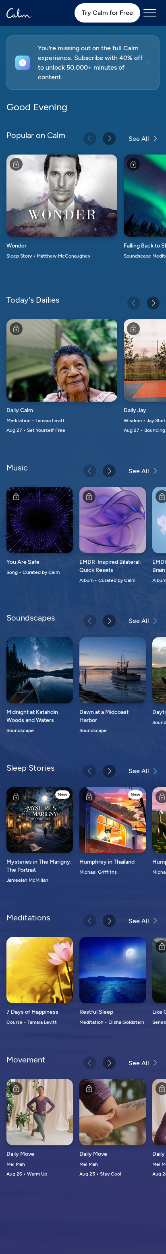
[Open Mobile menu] (150, 13)
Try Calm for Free (107, 12)
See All (139, 138)
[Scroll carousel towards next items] (109, 138)
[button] (83, 62)
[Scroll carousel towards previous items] (89, 138)
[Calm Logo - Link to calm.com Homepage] (19, 13)
